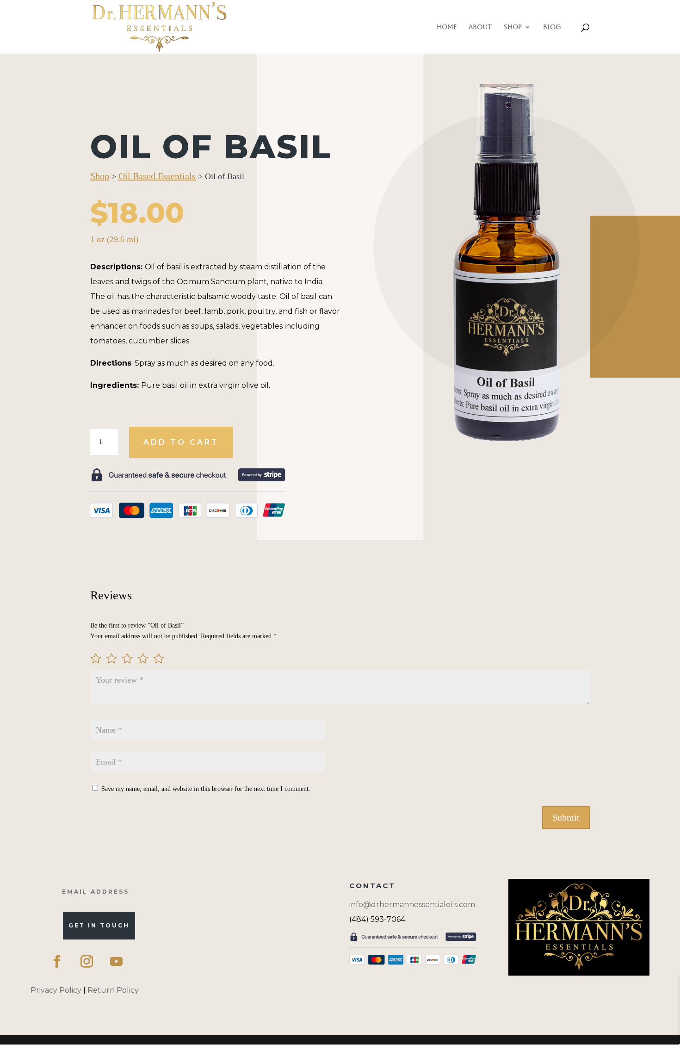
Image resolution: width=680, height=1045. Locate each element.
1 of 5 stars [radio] (95, 658)
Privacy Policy (56, 990)
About (480, 27)
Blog (552, 27)
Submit (566, 817)
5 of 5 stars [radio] (158, 658)
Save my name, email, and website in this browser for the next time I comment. (205, 788)
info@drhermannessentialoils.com (412, 904)
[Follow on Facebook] (56, 961)
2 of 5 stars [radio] (111, 658)
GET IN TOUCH (99, 925)
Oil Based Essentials (157, 176)
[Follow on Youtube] (116, 961)
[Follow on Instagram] (86, 961)
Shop (513, 27)
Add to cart (181, 442)
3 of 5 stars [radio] (127, 658)
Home (447, 27)
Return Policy (113, 990)
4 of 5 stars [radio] (142, 658)
